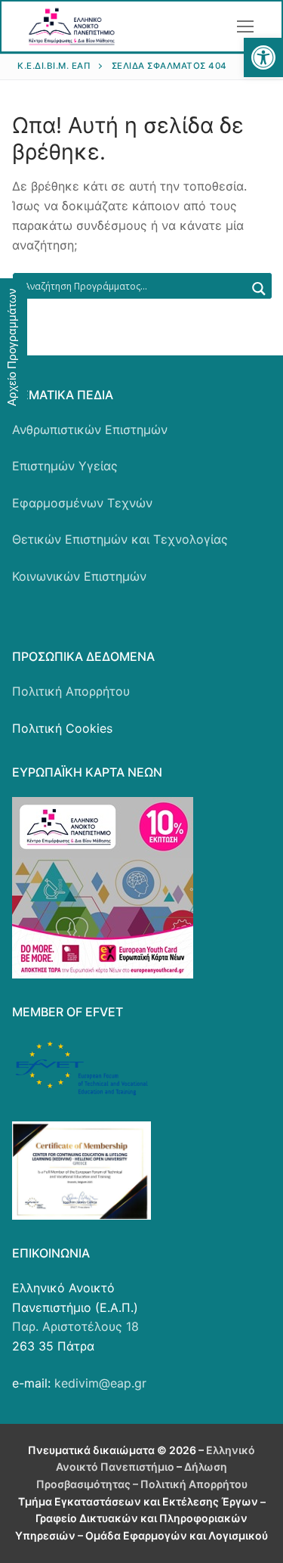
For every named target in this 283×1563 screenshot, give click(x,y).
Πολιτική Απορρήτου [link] (71, 691)
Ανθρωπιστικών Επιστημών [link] (90, 429)
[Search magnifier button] (259, 289)
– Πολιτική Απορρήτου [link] (189, 1484)
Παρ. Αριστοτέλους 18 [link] (75, 1326)
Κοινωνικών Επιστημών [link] (79, 576)
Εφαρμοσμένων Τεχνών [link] (82, 502)
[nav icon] (245, 26)
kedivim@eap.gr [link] (100, 1383)
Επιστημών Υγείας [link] (65, 465)
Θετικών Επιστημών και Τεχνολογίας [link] (120, 539)
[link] (263, 57)
